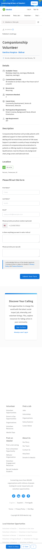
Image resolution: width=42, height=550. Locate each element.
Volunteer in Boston (9, 532)
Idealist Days (10, 432)
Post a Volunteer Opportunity (12, 450)
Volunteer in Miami (26, 542)
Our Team (26, 446)
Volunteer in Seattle (9, 528)
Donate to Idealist (29, 457)
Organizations (11, 422)
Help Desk (26, 454)
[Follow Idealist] (13, 496)
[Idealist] (7, 9)
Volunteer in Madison (9, 542)
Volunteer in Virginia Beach (11, 539)
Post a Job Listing (12, 445)
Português (29, 503)
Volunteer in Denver (9, 535)
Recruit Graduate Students (12, 470)
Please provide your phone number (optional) (17, 221)
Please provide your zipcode (11, 247)
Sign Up (35, 9)
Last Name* (6, 199)
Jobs (24, 410)
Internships (27, 414)
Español (20, 503)
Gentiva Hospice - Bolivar (13, 52)
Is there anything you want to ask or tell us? (16, 232)
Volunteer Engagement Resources (10, 463)
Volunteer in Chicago (31, 539)
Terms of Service (17, 266)
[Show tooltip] (13, 29)
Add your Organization (11, 456)
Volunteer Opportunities (11, 411)
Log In (29, 9)
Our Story (26, 442)
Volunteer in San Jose (26, 528)
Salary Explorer (28, 422)
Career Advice (27, 426)
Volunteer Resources (9, 427)
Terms (11, 509)
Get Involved (6, 16)
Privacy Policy (20, 509)
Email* (4, 210)
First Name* (6, 188)
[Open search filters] (38, 22)
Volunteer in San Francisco (28, 532)
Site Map (31, 509)
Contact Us (26, 450)
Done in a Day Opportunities (11, 417)
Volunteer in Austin (25, 535)
